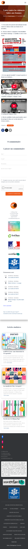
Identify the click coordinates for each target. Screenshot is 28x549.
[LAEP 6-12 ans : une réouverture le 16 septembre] (14, 340)
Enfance (22, 523)
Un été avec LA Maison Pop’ (11, 419)
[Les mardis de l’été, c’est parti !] (14, 375)
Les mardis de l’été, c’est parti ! (12, 386)
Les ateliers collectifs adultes (14, 530)
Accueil (5, 508)
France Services (13, 527)
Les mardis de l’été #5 (13, 277)
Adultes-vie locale (14, 512)
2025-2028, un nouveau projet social (14, 505)
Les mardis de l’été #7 (13, 294)
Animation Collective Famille (14, 516)
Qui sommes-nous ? (7, 538)
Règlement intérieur (20, 538)
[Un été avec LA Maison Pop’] (14, 408)
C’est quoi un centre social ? (11, 523)
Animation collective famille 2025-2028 (14, 519)
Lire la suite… (10, 362)
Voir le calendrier (7, 305)
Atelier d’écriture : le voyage (14, 283)
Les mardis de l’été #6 (13, 288)
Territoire (14, 542)
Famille (5, 527)
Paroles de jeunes (7, 534)
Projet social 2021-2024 (19, 534)
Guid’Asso (22, 527)
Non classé (10, 125)
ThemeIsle (19, 545)
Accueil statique (14, 508)
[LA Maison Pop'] (4, 2)
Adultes (23, 508)
